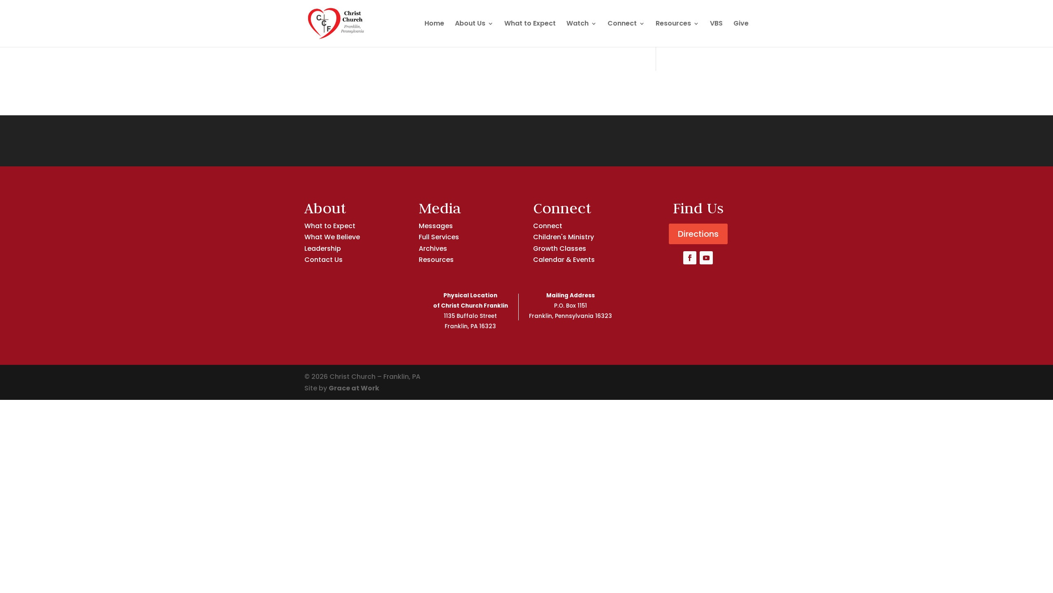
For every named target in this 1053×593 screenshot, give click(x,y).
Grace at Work (354, 388)
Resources (673, 24)
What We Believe (332, 237)
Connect (622, 24)
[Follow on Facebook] (689, 257)
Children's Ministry (563, 237)
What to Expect (530, 24)
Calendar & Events (564, 259)
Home (434, 24)
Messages (436, 226)
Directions (698, 234)
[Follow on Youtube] (706, 257)
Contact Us (323, 259)
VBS (716, 24)
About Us (470, 24)
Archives (433, 248)
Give (741, 24)
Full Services (439, 237)
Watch (577, 24)
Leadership (322, 248)
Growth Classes (559, 248)
